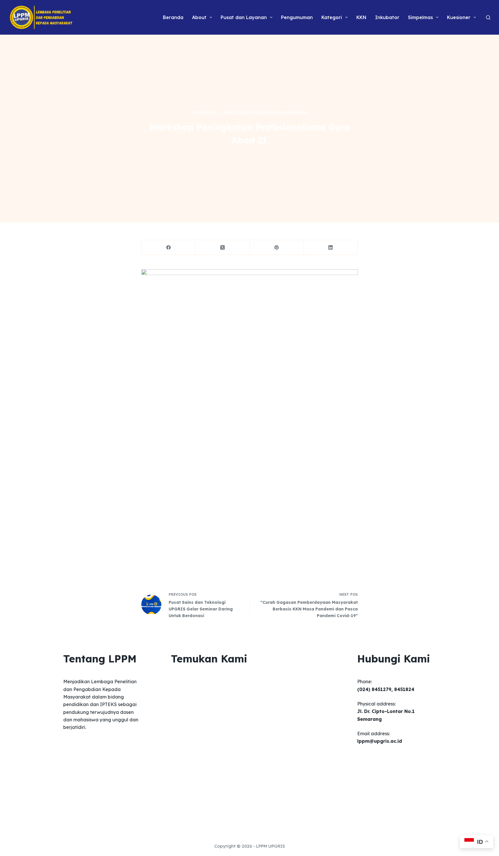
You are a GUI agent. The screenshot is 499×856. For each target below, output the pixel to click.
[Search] (488, 17)
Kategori (331, 17)
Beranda (173, 17)
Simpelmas (420, 17)
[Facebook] (168, 247)
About (199, 17)
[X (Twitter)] (222, 247)
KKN (361, 17)
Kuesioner (458, 17)
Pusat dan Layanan (244, 17)
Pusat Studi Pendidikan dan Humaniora (266, 112)
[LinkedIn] (331, 247)
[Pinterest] (277, 247)
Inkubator (387, 17)
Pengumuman (297, 17)
